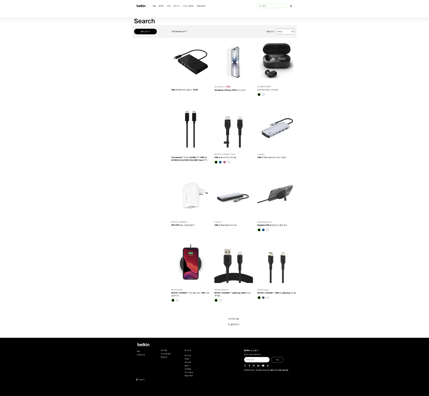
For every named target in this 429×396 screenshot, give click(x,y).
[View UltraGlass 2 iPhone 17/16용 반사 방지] (233, 60)
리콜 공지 (164, 357)
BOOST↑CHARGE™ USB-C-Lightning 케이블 (276, 293)
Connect (261, 154)
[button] (291, 6)
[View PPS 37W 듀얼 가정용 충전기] (190, 196)
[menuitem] (155, 7)
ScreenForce (219, 87)
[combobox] (272, 6)
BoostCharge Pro (264, 222)
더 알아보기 (234, 324)
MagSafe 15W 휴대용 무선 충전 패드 (272, 225)
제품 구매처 (189, 376)
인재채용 (188, 369)
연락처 (187, 359)
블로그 (187, 366)
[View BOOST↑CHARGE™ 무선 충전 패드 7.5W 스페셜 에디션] (190, 263)
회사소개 (188, 356)
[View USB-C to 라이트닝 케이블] (233, 128)
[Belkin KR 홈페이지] (141, 5)
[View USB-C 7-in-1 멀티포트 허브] (233, 196)
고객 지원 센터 (166, 354)
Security (285, 370)
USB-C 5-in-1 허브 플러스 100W (184, 90)
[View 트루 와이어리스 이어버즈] (276, 60)
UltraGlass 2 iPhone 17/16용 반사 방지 (230, 90)
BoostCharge (176, 290)
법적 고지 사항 (276, 370)
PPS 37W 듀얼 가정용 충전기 (183, 225)
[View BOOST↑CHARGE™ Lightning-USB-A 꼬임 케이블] (233, 263)
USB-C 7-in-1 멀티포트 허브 (225, 225)
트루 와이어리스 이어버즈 (267, 90)
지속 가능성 (189, 372)
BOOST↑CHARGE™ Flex (224, 154)
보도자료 (188, 362)
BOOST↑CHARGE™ (179, 222)
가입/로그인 (141, 355)
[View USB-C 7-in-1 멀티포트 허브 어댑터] (276, 128)
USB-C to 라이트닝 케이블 (225, 157)
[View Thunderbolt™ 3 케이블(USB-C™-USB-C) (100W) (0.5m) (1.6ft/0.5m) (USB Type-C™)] (190, 128)
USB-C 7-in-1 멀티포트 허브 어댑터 (271, 157)
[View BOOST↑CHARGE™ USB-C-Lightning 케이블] (276, 263)
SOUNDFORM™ (264, 87)
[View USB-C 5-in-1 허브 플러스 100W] (190, 60)
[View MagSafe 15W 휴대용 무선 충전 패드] (276, 196)
